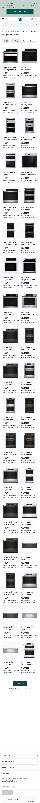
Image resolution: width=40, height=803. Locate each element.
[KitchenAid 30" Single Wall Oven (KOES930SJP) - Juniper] (11, 371)
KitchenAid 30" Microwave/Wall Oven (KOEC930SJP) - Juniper (9, 453)
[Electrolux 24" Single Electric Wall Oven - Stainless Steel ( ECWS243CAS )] (29, 161)
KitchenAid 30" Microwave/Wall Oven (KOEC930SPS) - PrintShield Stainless (28, 383)
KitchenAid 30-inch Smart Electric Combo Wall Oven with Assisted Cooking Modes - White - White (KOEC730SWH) (29, 663)
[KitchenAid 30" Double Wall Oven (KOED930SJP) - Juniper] (29, 336)
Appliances (11, 31)
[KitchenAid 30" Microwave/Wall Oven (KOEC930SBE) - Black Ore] (29, 441)
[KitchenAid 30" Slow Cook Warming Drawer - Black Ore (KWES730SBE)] (29, 546)
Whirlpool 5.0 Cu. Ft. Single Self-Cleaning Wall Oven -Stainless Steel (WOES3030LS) (10, 208)
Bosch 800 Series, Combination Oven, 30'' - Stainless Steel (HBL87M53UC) (28, 138)
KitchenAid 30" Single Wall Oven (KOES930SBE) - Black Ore (10, 348)
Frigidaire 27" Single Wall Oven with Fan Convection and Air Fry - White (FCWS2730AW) (11, 278)
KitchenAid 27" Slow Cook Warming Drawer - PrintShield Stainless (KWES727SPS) (10, 663)
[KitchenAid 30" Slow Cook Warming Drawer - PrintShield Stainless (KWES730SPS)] (29, 616)
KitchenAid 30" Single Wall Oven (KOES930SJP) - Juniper (10, 383)
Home (4, 31)
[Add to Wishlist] (4, 49)
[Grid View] (4, 41)
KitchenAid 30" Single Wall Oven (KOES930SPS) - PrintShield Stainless (10, 488)
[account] (32, 19)
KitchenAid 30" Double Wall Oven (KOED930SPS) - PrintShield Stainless (10, 418)
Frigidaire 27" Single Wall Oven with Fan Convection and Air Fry (29, 278)
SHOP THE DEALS (20, 12)
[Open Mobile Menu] (3, 19)
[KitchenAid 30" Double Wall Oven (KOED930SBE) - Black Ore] (29, 406)
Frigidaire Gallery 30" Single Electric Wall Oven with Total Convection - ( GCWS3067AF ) (10, 68)
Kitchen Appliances (22, 31)
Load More (20, 683)
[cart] (36, 19)
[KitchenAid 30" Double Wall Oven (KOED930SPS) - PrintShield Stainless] (11, 406)
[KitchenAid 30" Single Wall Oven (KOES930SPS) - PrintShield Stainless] (11, 476)
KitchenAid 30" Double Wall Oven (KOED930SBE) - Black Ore (28, 418)
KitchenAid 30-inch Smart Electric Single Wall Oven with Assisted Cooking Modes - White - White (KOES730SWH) (29, 523)
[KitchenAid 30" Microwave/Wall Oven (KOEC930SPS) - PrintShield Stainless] (29, 371)
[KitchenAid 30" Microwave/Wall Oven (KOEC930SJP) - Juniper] (11, 441)
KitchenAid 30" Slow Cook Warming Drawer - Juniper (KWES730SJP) (10, 628)
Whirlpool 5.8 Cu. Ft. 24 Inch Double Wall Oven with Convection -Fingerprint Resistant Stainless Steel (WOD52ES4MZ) (10, 243)
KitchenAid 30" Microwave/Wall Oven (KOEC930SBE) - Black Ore (28, 453)
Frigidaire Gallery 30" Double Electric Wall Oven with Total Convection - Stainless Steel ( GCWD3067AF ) (10, 138)
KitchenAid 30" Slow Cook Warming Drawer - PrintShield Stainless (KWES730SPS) (29, 628)
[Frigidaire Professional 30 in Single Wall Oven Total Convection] (29, 301)
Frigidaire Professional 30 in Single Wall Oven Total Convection (28, 313)
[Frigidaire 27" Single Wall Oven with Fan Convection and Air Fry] (29, 266)
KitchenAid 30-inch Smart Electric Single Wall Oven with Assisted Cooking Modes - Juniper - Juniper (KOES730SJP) (10, 523)
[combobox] (20, 25)
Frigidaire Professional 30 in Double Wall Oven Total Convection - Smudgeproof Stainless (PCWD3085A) (10, 103)
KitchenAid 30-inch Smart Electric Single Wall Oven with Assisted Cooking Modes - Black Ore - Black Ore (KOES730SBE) (10, 558)
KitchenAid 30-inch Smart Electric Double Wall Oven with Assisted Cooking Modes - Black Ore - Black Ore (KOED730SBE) (10, 593)
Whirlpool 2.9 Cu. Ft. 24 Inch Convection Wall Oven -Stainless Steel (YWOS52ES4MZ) (28, 68)
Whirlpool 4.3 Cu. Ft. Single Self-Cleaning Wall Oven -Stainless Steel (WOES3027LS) (28, 103)
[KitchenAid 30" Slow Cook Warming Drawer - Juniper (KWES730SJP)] (11, 616)
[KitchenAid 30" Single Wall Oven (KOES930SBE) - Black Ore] (11, 336)
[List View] (7, 41)
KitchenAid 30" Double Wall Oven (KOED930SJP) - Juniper (28, 348)
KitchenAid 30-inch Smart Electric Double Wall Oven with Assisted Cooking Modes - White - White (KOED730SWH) (29, 488)
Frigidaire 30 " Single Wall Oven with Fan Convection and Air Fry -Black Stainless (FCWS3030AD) (11, 313)
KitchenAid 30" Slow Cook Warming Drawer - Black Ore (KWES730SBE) (29, 558)
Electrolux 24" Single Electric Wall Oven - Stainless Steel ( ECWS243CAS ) (29, 173)
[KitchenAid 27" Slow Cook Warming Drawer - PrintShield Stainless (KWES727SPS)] (11, 651)
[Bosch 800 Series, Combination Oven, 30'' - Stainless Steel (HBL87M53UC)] (29, 126)
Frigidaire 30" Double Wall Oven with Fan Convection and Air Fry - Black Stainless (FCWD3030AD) (29, 243)
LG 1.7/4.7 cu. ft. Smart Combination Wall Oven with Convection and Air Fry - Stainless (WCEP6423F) (11, 173)
